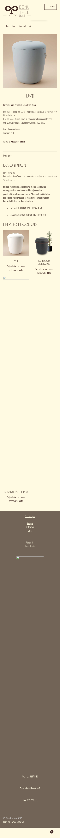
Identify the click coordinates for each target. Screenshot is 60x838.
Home (8, 26)
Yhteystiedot (30, 546)
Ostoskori (30, 527)
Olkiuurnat (22, 26)
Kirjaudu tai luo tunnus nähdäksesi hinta (19, 105)
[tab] (30, 156)
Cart (46, 831)
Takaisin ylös (30, 516)
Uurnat (14, 26)
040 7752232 (32, 800)
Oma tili (10, 833)
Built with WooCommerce (13, 821)
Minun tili (30, 542)
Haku (30, 833)
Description (7, 155)
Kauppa (30, 523)
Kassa (30, 530)
